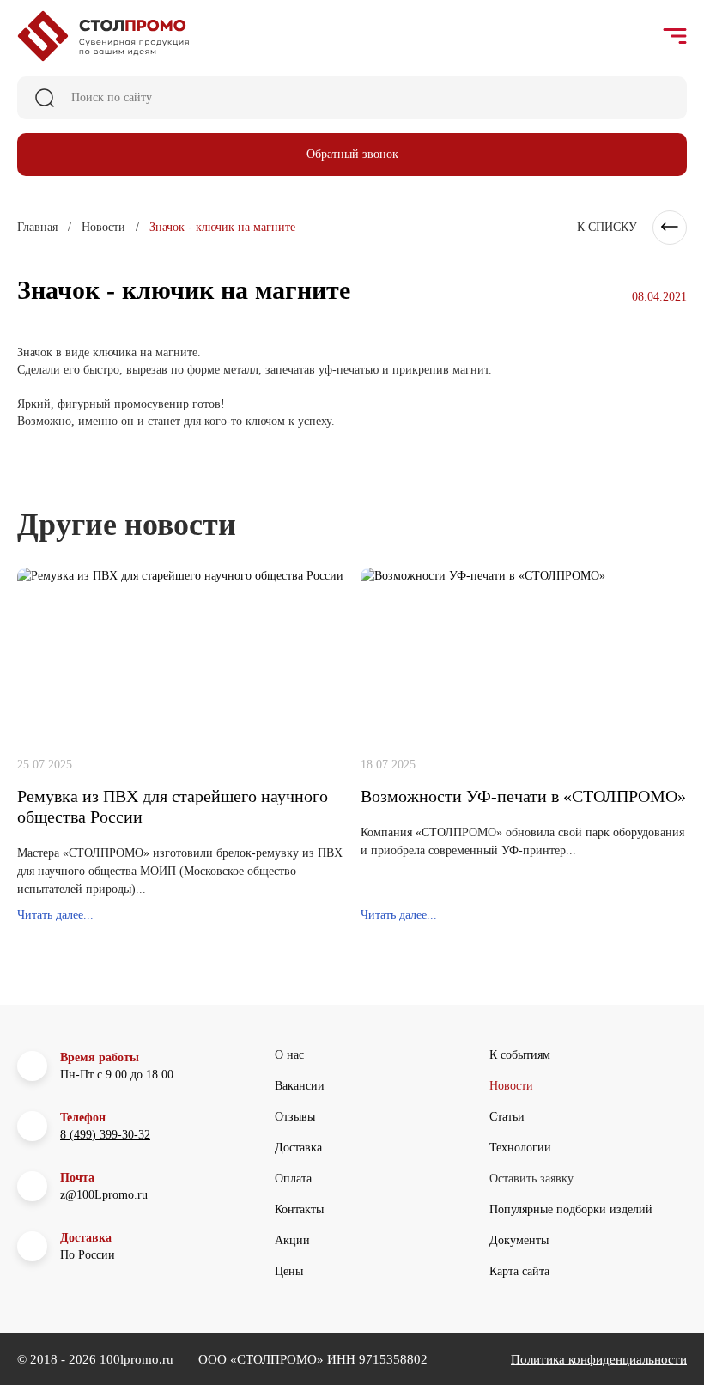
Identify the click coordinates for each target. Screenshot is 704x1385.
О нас (289, 1054)
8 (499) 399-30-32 (105, 1134)
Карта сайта (519, 1271)
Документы (519, 1240)
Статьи (507, 1116)
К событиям (519, 1054)
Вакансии (300, 1085)
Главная (37, 227)
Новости (103, 227)
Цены (289, 1271)
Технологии (520, 1147)
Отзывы (295, 1116)
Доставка (298, 1147)
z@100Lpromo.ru (104, 1194)
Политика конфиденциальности (599, 1359)
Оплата (293, 1178)
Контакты (299, 1209)
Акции (292, 1240)
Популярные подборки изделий (570, 1209)
